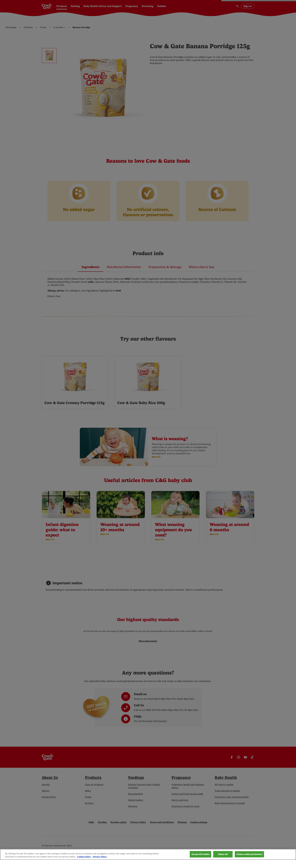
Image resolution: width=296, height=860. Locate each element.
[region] (148, 854)
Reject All (223, 854)
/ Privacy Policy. (99, 857)
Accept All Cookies (200, 854)
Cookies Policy (84, 857)
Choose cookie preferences (249, 854)
